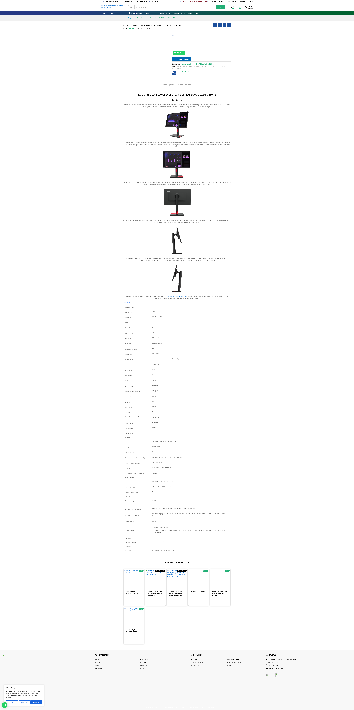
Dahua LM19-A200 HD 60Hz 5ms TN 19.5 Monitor (219, 593)
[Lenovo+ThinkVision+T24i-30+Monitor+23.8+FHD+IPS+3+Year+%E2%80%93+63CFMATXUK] (220, 25)
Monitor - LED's (193, 64)
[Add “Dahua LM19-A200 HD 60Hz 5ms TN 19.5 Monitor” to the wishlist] (223, 586)
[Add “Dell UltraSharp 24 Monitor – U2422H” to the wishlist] (136, 586)
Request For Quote (182, 59)
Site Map (228, 665)
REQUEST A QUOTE (179, 13)
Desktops (98, 662)
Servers (97, 665)
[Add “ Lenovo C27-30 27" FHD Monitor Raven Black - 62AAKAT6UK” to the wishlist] (180, 586)
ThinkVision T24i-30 (207, 64)
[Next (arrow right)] (351, 355)
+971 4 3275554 (273, 665)
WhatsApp (180, 53)
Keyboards (98, 668)
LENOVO (139, 13)
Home (125, 18)
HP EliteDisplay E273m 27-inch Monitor (133, 631)
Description (168, 84)
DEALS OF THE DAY (164, 13)
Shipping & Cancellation (233, 662)
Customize (12, 702)
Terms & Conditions (197, 662)
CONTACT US (198, 13)
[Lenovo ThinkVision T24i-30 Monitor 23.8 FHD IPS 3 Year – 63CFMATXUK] (215, 25)
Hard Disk (143, 662)
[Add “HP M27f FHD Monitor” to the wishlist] (201, 586)
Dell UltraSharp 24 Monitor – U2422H (132, 592)
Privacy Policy (195, 665)
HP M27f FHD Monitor (198, 592)
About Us (194, 659)
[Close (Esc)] (348, 2)
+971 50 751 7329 (273, 662)
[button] (4, 705)
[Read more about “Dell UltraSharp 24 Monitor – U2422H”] (130, 586)
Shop (133, 13)
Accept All (36, 702)
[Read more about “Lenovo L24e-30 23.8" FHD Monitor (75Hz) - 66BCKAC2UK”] (152, 586)
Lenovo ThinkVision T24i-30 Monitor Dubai (191, 66)
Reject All (24, 702)
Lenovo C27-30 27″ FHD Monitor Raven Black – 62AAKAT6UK (176, 593)
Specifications (184, 84)
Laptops (97, 659)
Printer (142, 668)
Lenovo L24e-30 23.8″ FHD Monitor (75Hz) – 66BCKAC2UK (155, 593)
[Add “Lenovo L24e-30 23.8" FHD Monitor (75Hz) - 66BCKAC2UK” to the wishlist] (158, 586)
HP (154, 13)
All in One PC (144, 659)
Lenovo (183, 64)
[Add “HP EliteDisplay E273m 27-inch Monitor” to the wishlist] (136, 625)
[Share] (352, 2)
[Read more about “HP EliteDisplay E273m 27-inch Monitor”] (130, 625)
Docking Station (145, 665)
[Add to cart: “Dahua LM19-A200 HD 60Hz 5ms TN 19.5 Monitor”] (217, 586)
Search (221, 7)
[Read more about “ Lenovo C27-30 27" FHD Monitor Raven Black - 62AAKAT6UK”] (173, 586)
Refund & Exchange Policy (234, 659)
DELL (147, 13)
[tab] (169, 85)
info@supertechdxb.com (276, 668)
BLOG (190, 13)
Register (250, 8)
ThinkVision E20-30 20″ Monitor (176, 296)
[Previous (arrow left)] (3, 355)
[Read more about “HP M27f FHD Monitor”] (195, 586)
